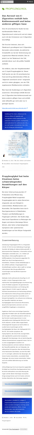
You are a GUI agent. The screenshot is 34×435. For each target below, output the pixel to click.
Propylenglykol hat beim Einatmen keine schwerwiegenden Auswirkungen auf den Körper (15, 181)
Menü (31, 1)
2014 (17, 160)
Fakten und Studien (25, 160)
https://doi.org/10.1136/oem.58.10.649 (16, 384)
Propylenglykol (24, 163)
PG (25, 417)
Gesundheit (7, 163)
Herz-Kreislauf (15, 163)
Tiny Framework (14, 429)
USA (3, 167)
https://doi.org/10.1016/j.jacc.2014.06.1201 (15, 108)
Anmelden (24, 429)
